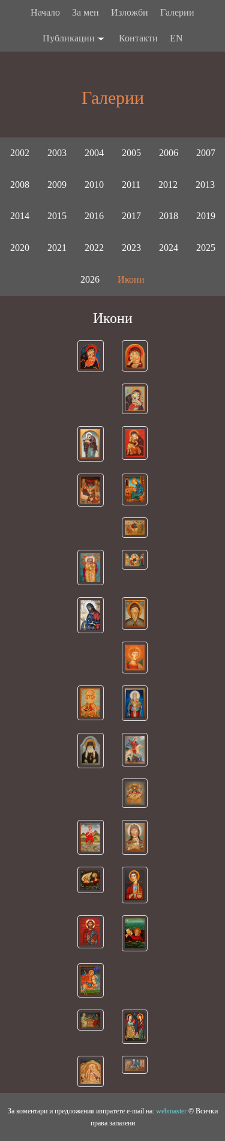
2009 (57, 184)
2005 (131, 153)
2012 (168, 184)
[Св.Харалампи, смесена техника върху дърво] (135, 703)
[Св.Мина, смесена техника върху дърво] (90, 980)
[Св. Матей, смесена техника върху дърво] (135, 489)
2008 (19, 184)
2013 (205, 184)
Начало (45, 12)
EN (176, 38)
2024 (168, 247)
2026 (90, 279)
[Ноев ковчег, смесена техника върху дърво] (135, 933)
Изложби (129, 12)
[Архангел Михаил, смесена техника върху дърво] (135, 657)
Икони (131, 279)
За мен (85, 12)
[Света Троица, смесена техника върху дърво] (135, 527)
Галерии (177, 12)
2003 (57, 153)
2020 (19, 247)
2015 (57, 216)
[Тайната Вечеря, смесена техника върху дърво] (135, 793)
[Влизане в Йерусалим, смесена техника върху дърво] (135, 1065)
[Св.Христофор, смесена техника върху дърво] (90, 837)
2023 (131, 247)
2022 (94, 247)
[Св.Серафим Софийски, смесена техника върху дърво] (90, 750)
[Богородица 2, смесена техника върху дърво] (135, 356)
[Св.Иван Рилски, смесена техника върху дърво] (135, 613)
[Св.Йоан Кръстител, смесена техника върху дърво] (90, 615)
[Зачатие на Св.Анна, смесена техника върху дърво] (90, 567)
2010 (94, 184)
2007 (205, 153)
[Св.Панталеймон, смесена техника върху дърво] (135, 885)
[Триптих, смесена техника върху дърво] (135, 560)
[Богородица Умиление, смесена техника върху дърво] (135, 399)
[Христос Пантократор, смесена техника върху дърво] (90, 932)
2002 (19, 153)
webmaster (171, 1111)
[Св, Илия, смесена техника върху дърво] (90, 1071)
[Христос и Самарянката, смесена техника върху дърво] (90, 1020)
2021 (57, 247)
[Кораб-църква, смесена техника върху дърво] (90, 880)
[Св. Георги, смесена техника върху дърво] (135, 749)
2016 (94, 216)
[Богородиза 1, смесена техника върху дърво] (90, 356)
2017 (131, 216)
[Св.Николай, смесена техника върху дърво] (90, 702)
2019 (205, 216)
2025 (205, 247)
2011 (131, 184)
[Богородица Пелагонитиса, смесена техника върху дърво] (135, 443)
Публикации (69, 38)
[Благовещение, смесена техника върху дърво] (135, 1027)
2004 (94, 153)
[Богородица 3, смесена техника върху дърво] (90, 444)
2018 (168, 216)
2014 (19, 216)
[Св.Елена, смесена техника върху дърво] (135, 837)
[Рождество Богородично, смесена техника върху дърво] (90, 490)
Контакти (138, 38)
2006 (168, 153)
